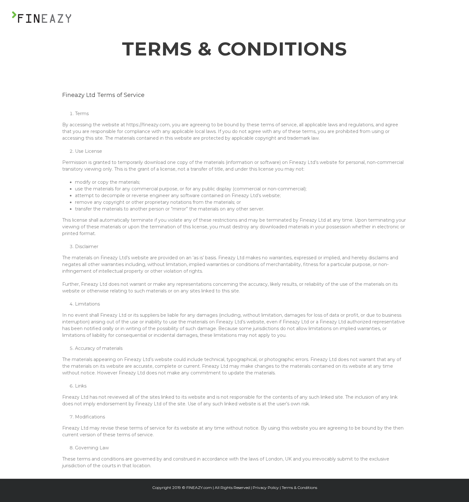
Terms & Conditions (299, 487)
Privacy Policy (266, 487)
